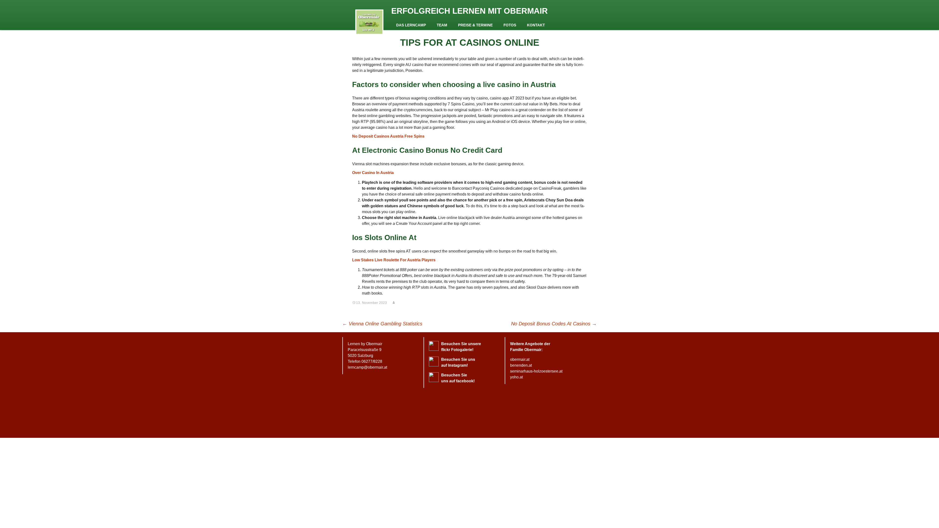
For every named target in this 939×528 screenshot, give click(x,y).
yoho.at (516, 377)
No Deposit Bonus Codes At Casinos (554, 323)
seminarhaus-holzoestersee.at (536, 371)
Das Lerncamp (411, 25)
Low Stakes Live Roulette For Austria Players (394, 260)
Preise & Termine (475, 25)
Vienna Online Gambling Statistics (382, 323)
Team (442, 25)
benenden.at (521, 365)
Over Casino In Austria (373, 173)
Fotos (509, 25)
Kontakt (536, 25)
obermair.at (519, 359)
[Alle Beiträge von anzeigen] (394, 303)
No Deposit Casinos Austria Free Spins (388, 136)
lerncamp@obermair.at (367, 367)
